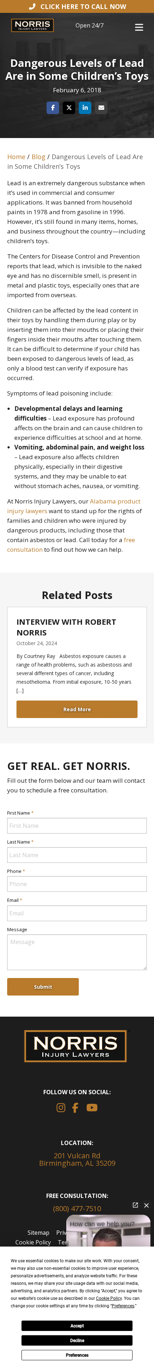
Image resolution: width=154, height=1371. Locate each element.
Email (14, 900)
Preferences (77, 1355)
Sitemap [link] (38, 1233)
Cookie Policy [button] (109, 1298)
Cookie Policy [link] (33, 1242)
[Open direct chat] (135, 1205)
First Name (20, 813)
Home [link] (16, 156)
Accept (77, 1325)
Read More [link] (77, 709)
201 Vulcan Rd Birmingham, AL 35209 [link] (77, 1159)
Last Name (20, 842)
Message (17, 929)
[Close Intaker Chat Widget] (146, 1205)
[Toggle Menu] (139, 26)
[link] (77, 6)
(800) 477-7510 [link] (77, 1208)
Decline (77, 1340)
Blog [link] (38, 156)
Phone (16, 871)
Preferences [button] (123, 1305)
